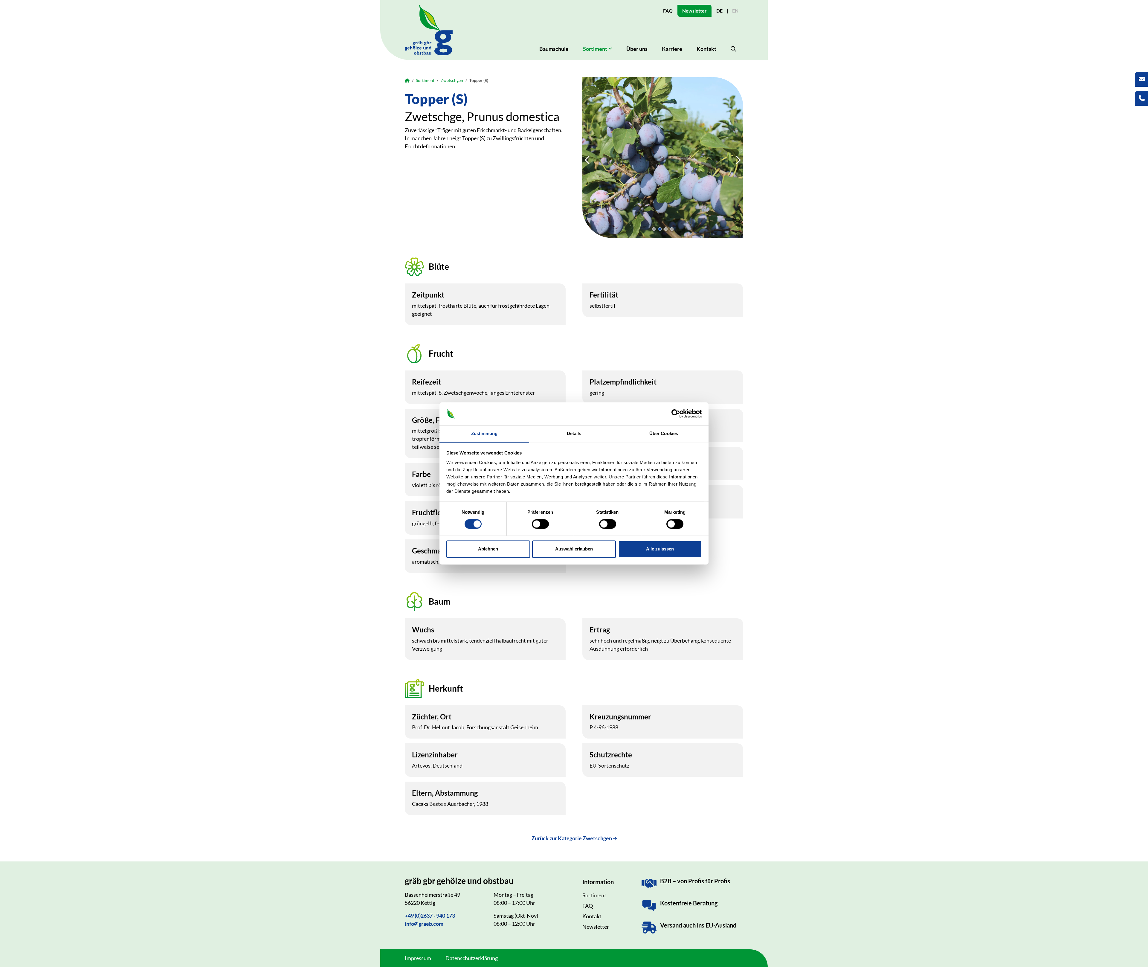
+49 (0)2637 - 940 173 (430, 915)
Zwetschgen (452, 80)
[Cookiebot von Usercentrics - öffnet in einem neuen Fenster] (676, 413)
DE (719, 10)
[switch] (540, 524)
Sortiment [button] (595, 48)
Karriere (672, 48)
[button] (654, 229)
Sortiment (425, 80)
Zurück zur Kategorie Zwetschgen (572, 838)
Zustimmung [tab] (484, 433)
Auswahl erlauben (574, 548)
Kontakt (706, 48)
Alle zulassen (660, 548)
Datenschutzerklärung (471, 958)
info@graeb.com (424, 923)
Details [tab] (574, 433)
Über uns (637, 48)
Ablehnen (488, 548)
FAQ (668, 10)
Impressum (418, 958)
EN (735, 10)
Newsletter (694, 10)
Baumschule (554, 48)
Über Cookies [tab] (663, 433)
